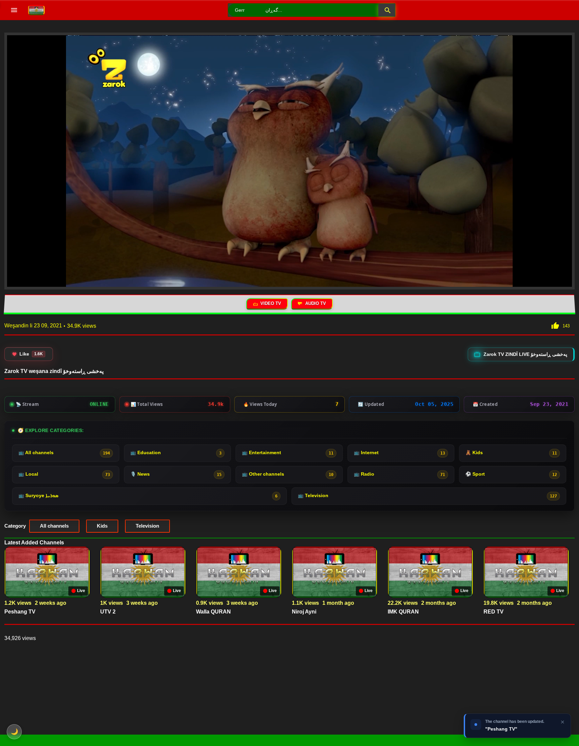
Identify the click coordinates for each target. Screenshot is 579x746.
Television (147, 526)
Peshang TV (20, 612)
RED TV (494, 612)
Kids (102, 526)
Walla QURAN (213, 612)
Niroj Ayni (304, 612)
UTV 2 (108, 612)
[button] (386, 10)
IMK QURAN (403, 612)
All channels (54, 526)
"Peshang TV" (501, 728)
